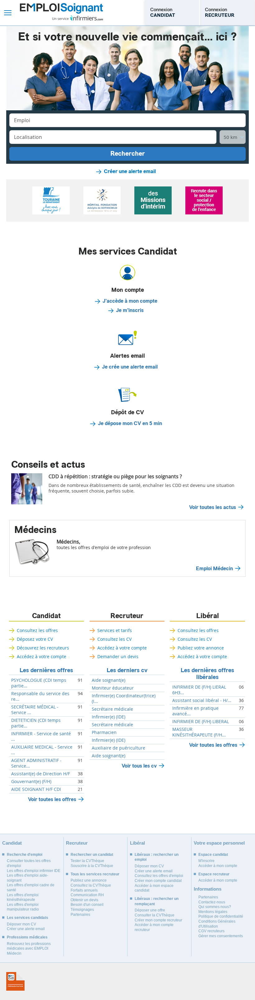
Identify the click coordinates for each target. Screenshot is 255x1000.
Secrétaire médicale (112, 709)
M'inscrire (206, 861)
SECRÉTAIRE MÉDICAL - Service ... (34, 709)
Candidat (46, 616)
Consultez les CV (114, 639)
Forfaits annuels (84, 890)
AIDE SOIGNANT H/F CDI (36, 789)
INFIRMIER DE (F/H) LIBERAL (200, 721)
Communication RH (87, 895)
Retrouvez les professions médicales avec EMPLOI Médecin (29, 949)
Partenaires (80, 914)
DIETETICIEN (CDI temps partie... (36, 723)
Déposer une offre (150, 910)
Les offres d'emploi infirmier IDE (33, 871)
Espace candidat (213, 854)
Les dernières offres (46, 670)
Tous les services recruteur (95, 874)
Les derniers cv (127, 670)
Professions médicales (27, 937)
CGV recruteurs (211, 931)
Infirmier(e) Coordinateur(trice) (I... (123, 698)
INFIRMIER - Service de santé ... (41, 736)
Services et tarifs (114, 630)
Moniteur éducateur (113, 688)
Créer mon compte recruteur (158, 920)
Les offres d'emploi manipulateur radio (23, 907)
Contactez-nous (211, 902)
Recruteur (126, 616)
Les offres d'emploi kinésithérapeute (23, 897)
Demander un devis (117, 656)
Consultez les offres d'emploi (159, 876)
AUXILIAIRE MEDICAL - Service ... (41, 749)
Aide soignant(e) (108, 680)
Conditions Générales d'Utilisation (216, 924)
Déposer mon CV (21, 924)
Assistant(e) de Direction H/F (40, 774)
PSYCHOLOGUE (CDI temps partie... (38, 683)
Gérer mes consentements (220, 936)
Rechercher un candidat (92, 854)
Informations (207, 889)
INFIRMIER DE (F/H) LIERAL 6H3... (199, 689)
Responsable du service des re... (40, 696)
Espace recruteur (214, 874)
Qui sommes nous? (214, 907)
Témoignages (82, 909)
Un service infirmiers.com (77, 18)
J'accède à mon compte (130, 301)
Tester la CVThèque (87, 861)
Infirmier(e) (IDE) (108, 717)
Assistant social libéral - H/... (201, 700)
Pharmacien (104, 732)
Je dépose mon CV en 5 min (130, 423)
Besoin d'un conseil (87, 904)
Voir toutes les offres (52, 799)
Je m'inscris (130, 310)
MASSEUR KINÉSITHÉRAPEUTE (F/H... (199, 732)
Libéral (207, 616)
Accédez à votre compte (41, 656)
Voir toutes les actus (212, 507)
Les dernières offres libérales (207, 673)
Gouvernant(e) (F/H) (31, 781)
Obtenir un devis (84, 900)
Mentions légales (212, 912)
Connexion (162, 12)
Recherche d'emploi (24, 854)
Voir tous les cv (139, 765)
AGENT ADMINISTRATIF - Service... (36, 763)
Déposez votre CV (35, 639)
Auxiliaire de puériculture (118, 748)
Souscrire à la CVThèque (92, 866)
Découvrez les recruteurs (43, 648)
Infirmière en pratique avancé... (195, 711)
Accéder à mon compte (217, 866)
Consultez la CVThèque (91, 885)
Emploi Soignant (61, 12)
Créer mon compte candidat (158, 880)
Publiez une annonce (89, 880)
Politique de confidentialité (220, 916)
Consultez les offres (37, 630)
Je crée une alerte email (130, 367)
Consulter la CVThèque (154, 915)
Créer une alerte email (130, 171)
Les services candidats (27, 917)
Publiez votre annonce (201, 648)
